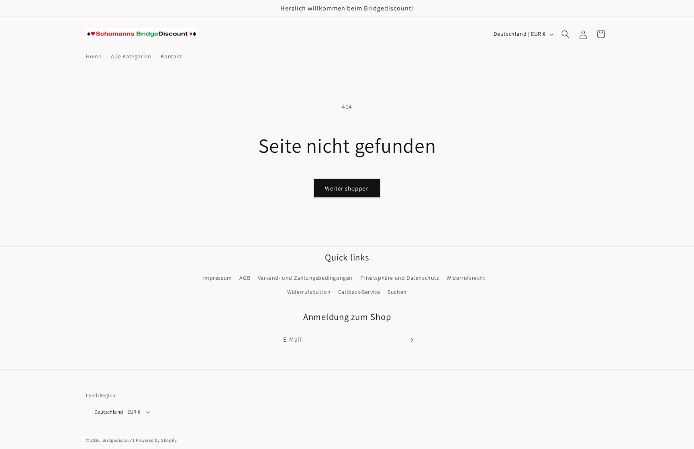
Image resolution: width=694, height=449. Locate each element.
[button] (565, 34)
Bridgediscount (118, 440)
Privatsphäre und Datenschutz (399, 277)
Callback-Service (359, 291)
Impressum (217, 277)
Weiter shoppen (347, 188)
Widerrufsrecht (466, 277)
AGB (244, 277)
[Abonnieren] (410, 339)
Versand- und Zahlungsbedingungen (305, 277)
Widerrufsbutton (309, 291)
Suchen (397, 291)
